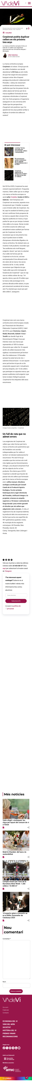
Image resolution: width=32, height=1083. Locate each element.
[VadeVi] (9, 6)
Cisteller (14, 197)
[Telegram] (13, 1049)
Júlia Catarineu (13, 55)
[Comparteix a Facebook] (6, 560)
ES (25, 3)
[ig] (10, 1049)
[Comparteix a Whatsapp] (9, 560)
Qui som (5, 1007)
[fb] (4, 1049)
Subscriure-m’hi (16, 601)
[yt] (19, 1049)
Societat (7, 1027)
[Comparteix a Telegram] (11, 560)
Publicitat (6, 1010)
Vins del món (9, 1024)
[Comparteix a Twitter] (3, 560)
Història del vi (9, 1030)
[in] (16, 1049)
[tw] (7, 1049)
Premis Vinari (9, 1033)
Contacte (6, 1013)
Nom (4, 982)
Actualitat (9, 33)
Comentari (7, 939)
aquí (4, 568)
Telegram (8, 571)
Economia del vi (10, 1021)
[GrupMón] (16, 1078)
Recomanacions (10, 1036)
